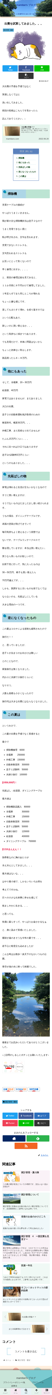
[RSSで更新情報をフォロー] (26, 1146)
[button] (46, 691)
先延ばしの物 (24, 167)
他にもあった (24, 162)
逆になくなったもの (27, 172)
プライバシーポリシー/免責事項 (14, 1384)
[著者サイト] (14, 1138)
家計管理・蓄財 (11, 1102)
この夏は (22, 176)
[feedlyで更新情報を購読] (37, 1138)
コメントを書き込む (26, 1351)
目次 (22, 151)
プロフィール (38, 1382)
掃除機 (21, 158)
